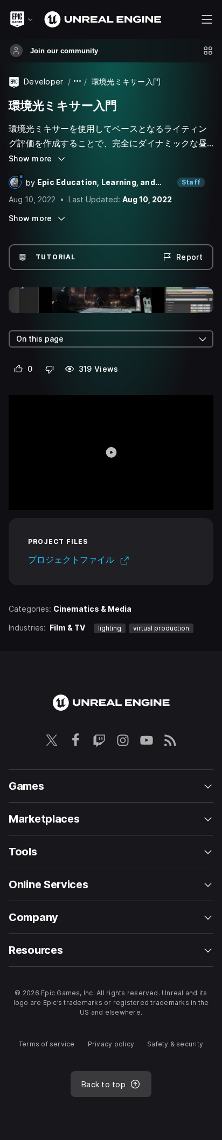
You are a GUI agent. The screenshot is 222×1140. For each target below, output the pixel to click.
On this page (40, 338)
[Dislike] (50, 369)
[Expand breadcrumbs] (77, 81)
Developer (44, 81)
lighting (109, 628)
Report (189, 256)
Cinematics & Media (92, 608)
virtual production (161, 628)
